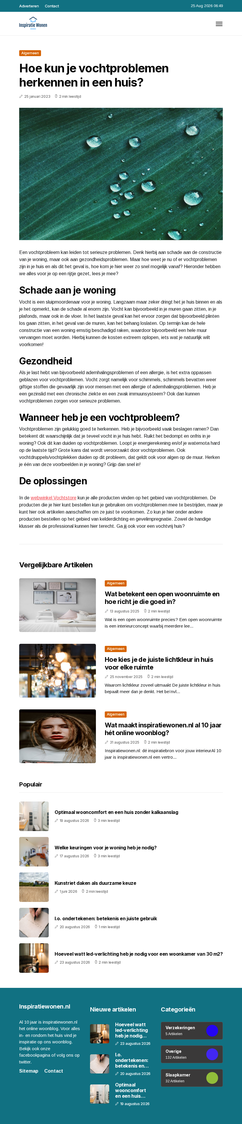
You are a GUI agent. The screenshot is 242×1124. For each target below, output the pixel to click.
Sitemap (28, 1070)
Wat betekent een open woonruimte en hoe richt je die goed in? (162, 597)
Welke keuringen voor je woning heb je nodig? (105, 848)
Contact (52, 6)
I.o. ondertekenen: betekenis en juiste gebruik (106, 918)
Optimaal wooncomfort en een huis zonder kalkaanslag (116, 812)
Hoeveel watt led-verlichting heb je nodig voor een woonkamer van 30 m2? (139, 954)
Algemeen (30, 53)
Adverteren (29, 6)
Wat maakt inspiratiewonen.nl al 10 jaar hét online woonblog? (163, 729)
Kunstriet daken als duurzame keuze (95, 883)
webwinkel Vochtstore (53, 497)
